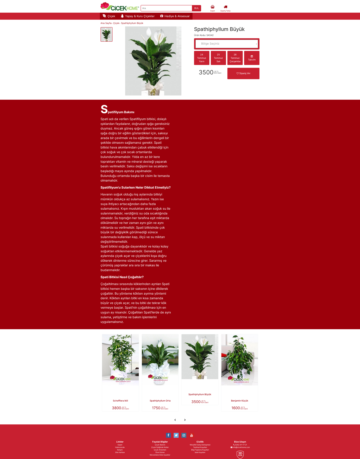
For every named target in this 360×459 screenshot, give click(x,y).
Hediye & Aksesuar (177, 16)
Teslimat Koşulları (200, 447)
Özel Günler (160, 452)
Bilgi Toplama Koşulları (200, 450)
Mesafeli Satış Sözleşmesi (200, 445)
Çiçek (111, 16)
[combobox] (226, 44)
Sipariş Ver (244, 73)
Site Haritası (120, 452)
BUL (196, 8)
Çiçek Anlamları (160, 450)
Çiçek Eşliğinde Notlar (160, 447)
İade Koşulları (200, 452)
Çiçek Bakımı (160, 445)
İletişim (120, 450)
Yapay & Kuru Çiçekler (140, 16)
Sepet (120, 445)
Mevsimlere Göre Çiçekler (160, 455)
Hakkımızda (120, 447)
